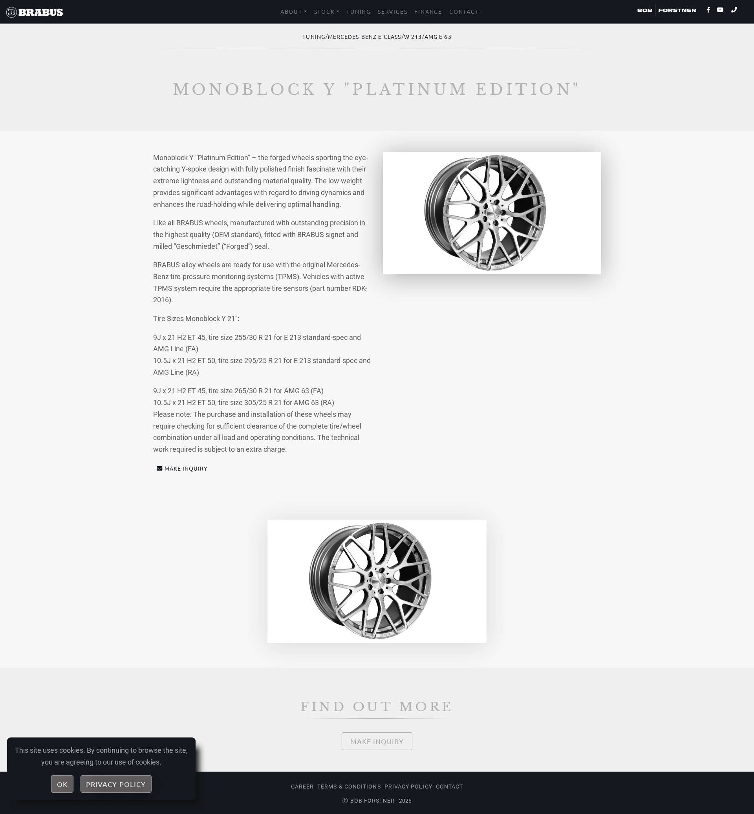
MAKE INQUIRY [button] (186, 468)
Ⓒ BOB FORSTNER (368, 801)
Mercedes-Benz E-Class (364, 36)
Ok (62, 784)
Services (392, 11)
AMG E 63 (438, 36)
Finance (428, 11)
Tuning (358, 11)
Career (302, 786)
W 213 (413, 36)
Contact (464, 11)
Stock (324, 11)
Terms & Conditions (349, 786)
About (291, 11)
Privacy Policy (408, 786)
